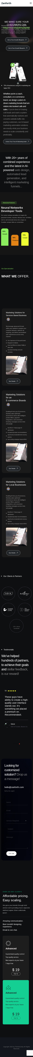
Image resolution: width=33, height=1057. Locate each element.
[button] (13, 743)
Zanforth (6, 3)
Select (8, 817)
